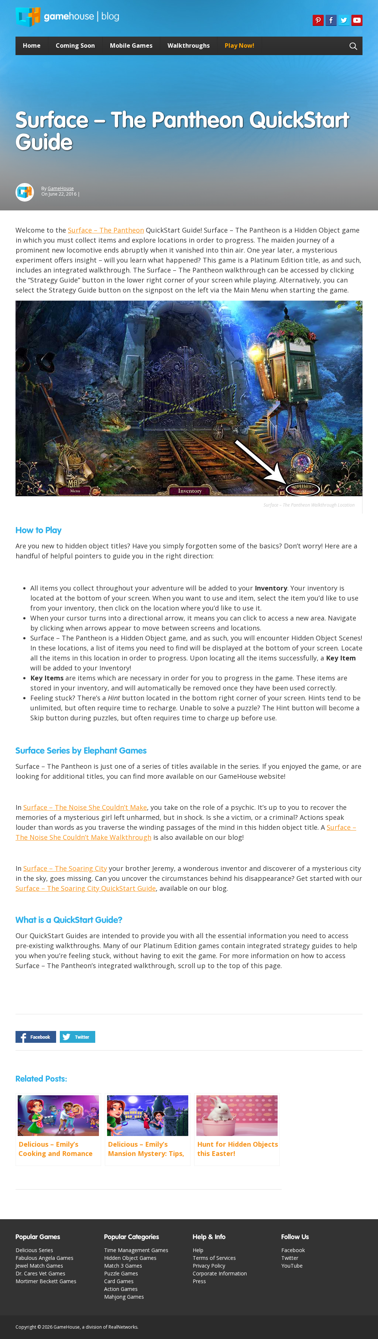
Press (199, 1281)
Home (32, 45)
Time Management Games (136, 1250)
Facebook (293, 1250)
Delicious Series (34, 1250)
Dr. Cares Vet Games (40, 1273)
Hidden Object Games (130, 1257)
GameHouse (61, 188)
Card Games (119, 1281)
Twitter (289, 1257)
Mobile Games (131, 45)
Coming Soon (75, 45)
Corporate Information (220, 1273)
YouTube (292, 1265)
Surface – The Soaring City (65, 868)
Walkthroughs (189, 45)
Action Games (121, 1288)
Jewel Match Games (39, 1265)
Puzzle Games (121, 1273)
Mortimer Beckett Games (46, 1281)
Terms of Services (214, 1257)
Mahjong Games (124, 1296)
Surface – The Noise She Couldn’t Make (85, 807)
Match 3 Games (123, 1265)
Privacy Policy (209, 1265)
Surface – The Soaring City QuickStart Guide (86, 888)
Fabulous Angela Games (44, 1257)
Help (198, 1250)
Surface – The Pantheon (106, 230)
